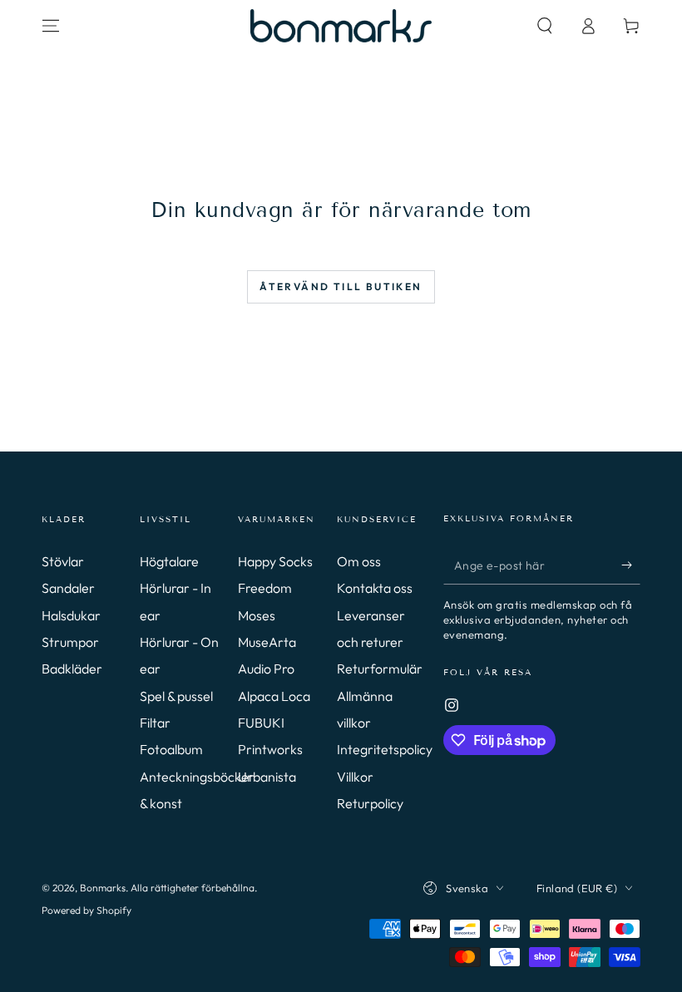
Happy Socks (275, 561)
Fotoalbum (171, 749)
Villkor (355, 776)
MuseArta (267, 642)
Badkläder (72, 668)
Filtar (155, 722)
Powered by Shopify (86, 910)
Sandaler (68, 588)
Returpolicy (370, 803)
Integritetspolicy (384, 749)
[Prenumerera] (630, 565)
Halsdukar (71, 615)
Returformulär (380, 668)
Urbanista (267, 776)
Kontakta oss (375, 588)
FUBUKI (261, 722)
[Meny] (50, 25)
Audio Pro (266, 668)
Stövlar (63, 561)
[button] (544, 25)
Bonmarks (103, 887)
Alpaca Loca (274, 696)
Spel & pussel (176, 696)
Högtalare (169, 561)
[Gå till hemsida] (341, 25)
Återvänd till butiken (340, 286)
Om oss (359, 561)
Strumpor (70, 642)
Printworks (270, 749)
